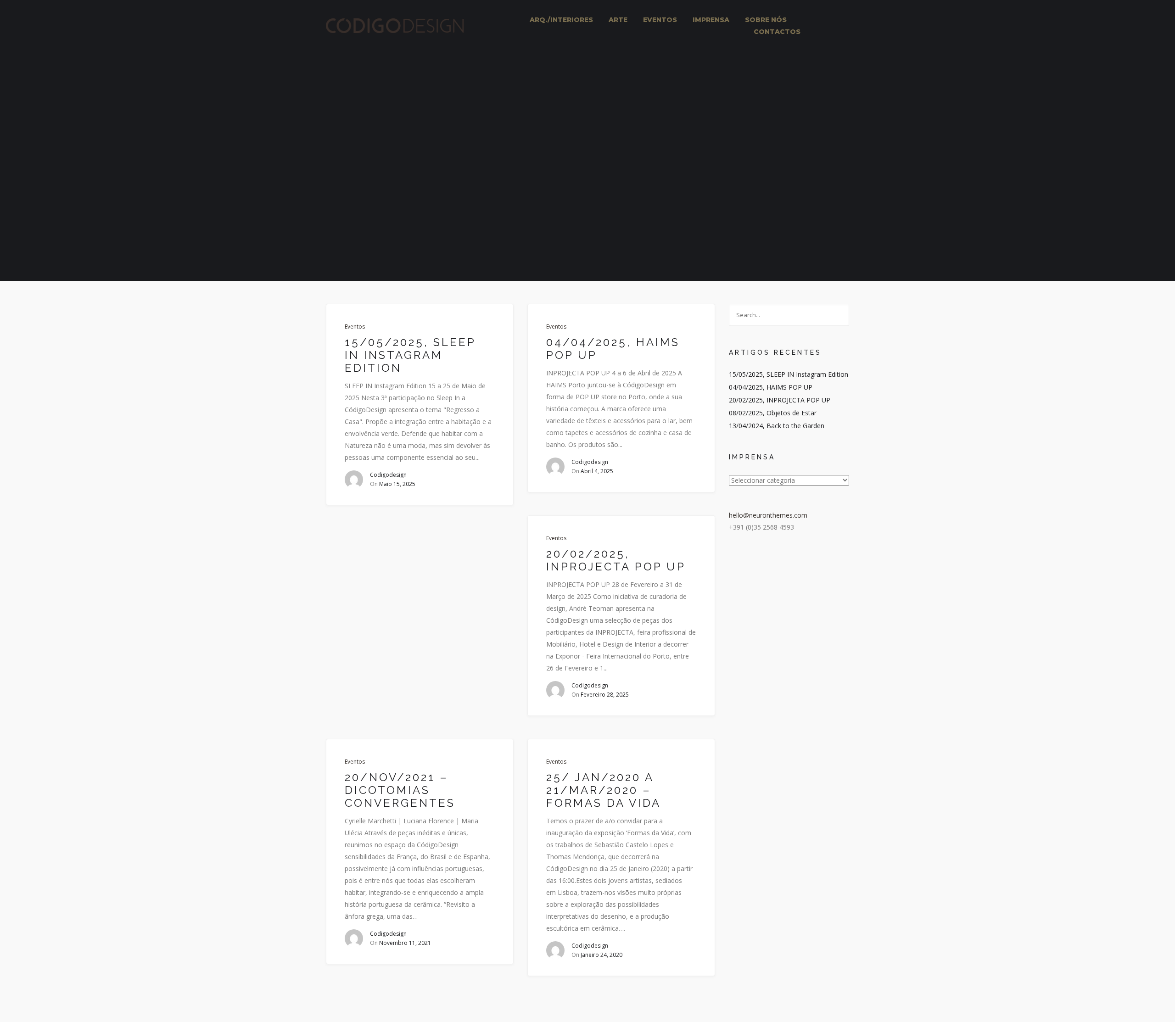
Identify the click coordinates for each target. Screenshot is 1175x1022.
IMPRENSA (711, 20)
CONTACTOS (777, 32)
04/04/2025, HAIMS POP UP (613, 349)
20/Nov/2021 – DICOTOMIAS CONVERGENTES (400, 790)
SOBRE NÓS (766, 20)
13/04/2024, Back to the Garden (776, 425)
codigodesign (388, 475)
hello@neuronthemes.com (768, 515)
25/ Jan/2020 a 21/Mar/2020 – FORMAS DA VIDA (603, 790)
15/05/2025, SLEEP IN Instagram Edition (410, 355)
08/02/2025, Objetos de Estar (773, 412)
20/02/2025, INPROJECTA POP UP (616, 560)
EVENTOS (660, 20)
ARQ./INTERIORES (561, 20)
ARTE (618, 20)
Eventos (355, 326)
